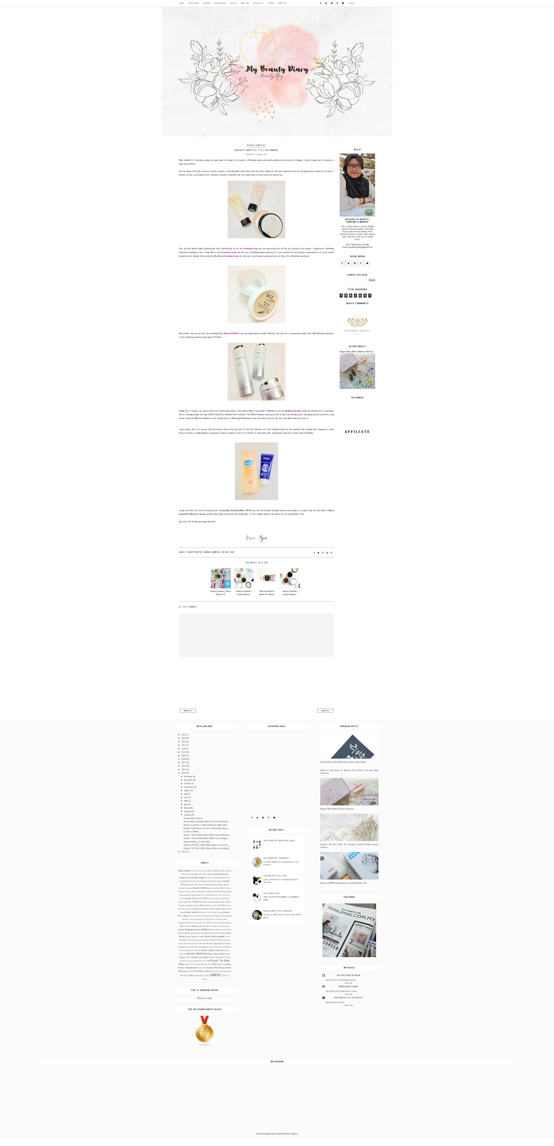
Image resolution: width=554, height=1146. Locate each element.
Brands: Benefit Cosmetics (212, 881)
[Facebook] (320, 3)
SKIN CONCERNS (220, 3)
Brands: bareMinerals (189, 975)
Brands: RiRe (213, 947)
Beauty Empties (256, 145)
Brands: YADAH (192, 971)
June (186, 797)
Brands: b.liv (226, 971)
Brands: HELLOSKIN (218, 905)
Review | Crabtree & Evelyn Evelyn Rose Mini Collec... (206, 825)
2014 (183, 773)
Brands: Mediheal (202, 929)
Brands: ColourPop (192, 892)
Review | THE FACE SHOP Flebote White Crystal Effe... (206, 845)
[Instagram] (331, 3)
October (187, 783)
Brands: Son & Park (200, 957)
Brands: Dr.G (190, 898)
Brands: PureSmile (199, 944)
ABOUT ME (282, 3)
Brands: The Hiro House (192, 964)
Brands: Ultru (202, 968)
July (186, 794)
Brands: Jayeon (217, 912)
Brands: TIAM (205, 961)
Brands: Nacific (218, 933)
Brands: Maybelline (186, 929)
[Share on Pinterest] (322, 553)
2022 (183, 745)
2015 (183, 769)
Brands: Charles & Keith (215, 888)
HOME (181, 3)
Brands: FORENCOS (192, 902)
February (188, 811)
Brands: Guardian (185, 905)
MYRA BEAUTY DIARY (348, 986)
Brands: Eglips (213, 899)
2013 (183, 852)
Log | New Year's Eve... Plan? (275, 875)
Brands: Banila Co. (199, 877)
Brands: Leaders (214, 919)
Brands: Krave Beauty (223, 916)
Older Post (325, 711)
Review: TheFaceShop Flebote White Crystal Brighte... (206, 838)
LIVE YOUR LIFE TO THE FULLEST (348, 997)
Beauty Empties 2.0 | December (197, 841)
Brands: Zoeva (204, 971)
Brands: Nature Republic (214, 936)
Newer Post (188, 711)
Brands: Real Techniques (198, 947)
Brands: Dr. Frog (201, 895)
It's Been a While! (191, 831)
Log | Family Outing (271, 893)
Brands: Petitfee (209, 940)
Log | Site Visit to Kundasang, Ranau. (340, 980)
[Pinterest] (337, 3)
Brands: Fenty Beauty (209, 902)
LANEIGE (215, 975)
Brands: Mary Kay (223, 926)
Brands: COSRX (199, 888)
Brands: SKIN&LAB (224, 947)
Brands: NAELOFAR (205, 933)
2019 (183, 755)
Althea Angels (184, 870)
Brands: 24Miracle (207, 871)
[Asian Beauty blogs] (204, 1046)
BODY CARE (245, 3)
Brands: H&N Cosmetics (202, 905)
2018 (183, 759)
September (189, 787)
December (188, 776)
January (187, 815)
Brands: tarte (203, 975)
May (186, 801)
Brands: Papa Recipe (195, 940)
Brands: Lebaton (193, 923)
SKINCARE (206, 3)
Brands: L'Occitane (190, 919)
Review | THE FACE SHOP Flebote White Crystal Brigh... (207, 848)
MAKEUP (233, 3)
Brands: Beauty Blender (216, 878)
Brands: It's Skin (205, 912)
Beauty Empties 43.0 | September (277, 911)
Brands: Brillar (223, 884)
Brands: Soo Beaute (217, 957)
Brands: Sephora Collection (212, 950)
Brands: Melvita (215, 930)
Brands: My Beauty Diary (188, 933)
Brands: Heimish (202, 909)
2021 (183, 748)
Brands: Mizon (226, 930)
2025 (183, 734)
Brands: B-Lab (185, 877)
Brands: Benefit (196, 881)
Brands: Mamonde (192, 926)
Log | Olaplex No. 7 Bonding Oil (276, 858)
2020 (183, 752)
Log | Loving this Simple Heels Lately (278, 840)
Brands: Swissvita (194, 961)
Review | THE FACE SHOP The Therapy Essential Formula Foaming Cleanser (349, 845)
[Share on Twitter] (318, 553)
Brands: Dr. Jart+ (215, 895)
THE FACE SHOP (227, 552)
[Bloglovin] (343, 3)
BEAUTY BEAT (194, 3)
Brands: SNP (184, 950)
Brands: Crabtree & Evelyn (209, 891)
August (187, 790)
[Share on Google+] (332, 553)
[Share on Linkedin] (327, 553)
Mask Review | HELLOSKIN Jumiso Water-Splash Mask (343, 762)
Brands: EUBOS (202, 898)
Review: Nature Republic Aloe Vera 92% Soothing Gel (206, 821)
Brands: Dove (189, 895)
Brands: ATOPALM (191, 874)
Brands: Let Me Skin (207, 923)
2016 (183, 766)
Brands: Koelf (209, 916)
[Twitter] (326, 3)
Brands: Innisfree (192, 912)
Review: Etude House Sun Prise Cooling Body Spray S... (207, 828)
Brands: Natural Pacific (195, 936)
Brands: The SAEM (208, 964)
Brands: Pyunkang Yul (215, 943)
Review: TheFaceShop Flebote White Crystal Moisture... (207, 835)
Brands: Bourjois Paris (208, 884)
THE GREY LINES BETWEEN (348, 975)
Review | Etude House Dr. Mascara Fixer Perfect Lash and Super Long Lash (349, 771)
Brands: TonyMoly (224, 964)
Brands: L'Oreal (203, 919)
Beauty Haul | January (193, 818)
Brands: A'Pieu (219, 871)
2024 (183, 738)
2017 (183, 762)
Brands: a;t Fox (215, 971)
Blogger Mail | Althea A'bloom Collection (356, 351)
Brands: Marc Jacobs (208, 926)
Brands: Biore (193, 884)
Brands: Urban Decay (215, 967)
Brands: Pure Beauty (186, 944)
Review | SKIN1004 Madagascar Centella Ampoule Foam (343, 883)
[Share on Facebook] (314, 553)
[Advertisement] (256, 683)
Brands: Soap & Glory (215, 954)
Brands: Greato (225, 902)
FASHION (271, 3)
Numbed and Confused (334, 1002)
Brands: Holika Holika (217, 909)
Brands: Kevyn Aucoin (196, 916)
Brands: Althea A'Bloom (205, 874)
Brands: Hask (190, 909)
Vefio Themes (291, 1133)
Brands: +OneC (195, 871)
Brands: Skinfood (212, 552)
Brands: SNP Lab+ (195, 950)
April (186, 804)
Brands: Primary (223, 940)
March (187, 808)
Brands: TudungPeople (187, 967)
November (188, 780)
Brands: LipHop (219, 923)
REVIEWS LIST (258, 3)
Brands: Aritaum (221, 874)
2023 (183, 741)
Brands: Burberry (185, 888)
